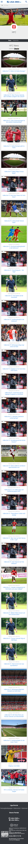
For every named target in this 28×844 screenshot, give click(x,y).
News (9, 40)
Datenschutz (17, 808)
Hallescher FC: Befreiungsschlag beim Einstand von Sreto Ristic (14, 690)
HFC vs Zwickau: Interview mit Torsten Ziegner (14, 790)
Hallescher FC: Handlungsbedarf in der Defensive (14, 320)
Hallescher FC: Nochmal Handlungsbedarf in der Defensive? (14, 247)
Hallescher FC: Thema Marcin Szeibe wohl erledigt (14, 514)
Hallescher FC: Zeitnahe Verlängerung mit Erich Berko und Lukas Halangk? (14, 588)
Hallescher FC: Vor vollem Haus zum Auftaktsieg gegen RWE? (14, 490)
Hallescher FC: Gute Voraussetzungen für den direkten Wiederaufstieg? (14, 121)
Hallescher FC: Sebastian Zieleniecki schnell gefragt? (14, 417)
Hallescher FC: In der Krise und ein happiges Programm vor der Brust (14, 393)
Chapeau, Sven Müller (14, 766)
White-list (18, 839)
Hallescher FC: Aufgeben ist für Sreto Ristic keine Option (14, 369)
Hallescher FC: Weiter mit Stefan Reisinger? (14, 71)
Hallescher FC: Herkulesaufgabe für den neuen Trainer (14, 741)
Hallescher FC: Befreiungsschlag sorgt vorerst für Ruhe (14, 345)
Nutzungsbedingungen (6, 808)
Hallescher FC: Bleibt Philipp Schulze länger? (14, 172)
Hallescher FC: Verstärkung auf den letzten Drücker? (14, 441)
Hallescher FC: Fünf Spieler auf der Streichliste (14, 296)
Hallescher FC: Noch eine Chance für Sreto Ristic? (14, 196)
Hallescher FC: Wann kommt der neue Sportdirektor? (14, 664)
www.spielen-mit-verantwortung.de (15, 833)
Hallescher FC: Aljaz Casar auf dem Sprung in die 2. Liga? (14, 538)
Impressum (24, 808)
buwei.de (10, 832)
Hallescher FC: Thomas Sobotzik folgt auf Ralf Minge (14, 639)
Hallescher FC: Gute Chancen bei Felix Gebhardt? (14, 562)
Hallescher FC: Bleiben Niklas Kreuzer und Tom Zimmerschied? (14, 613)
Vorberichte (15, 40)
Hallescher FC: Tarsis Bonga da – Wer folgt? (14, 271)
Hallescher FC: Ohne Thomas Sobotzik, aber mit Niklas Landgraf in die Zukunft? (14, 95)
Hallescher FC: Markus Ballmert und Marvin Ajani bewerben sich (14, 466)
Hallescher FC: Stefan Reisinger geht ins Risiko (14, 146)
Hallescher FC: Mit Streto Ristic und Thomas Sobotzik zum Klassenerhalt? (14, 715)
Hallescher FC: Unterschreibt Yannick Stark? (14, 221)
